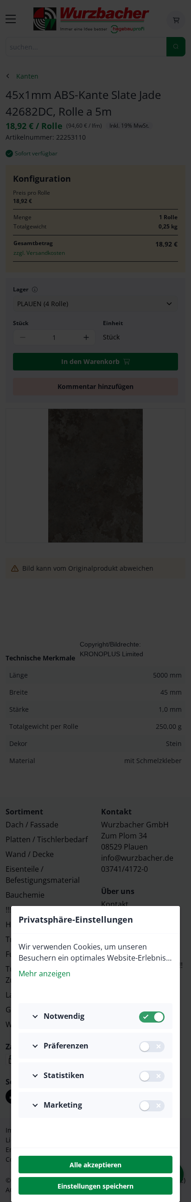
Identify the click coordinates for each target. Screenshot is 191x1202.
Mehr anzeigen (44, 973)
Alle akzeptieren (95, 1164)
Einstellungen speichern (95, 1186)
